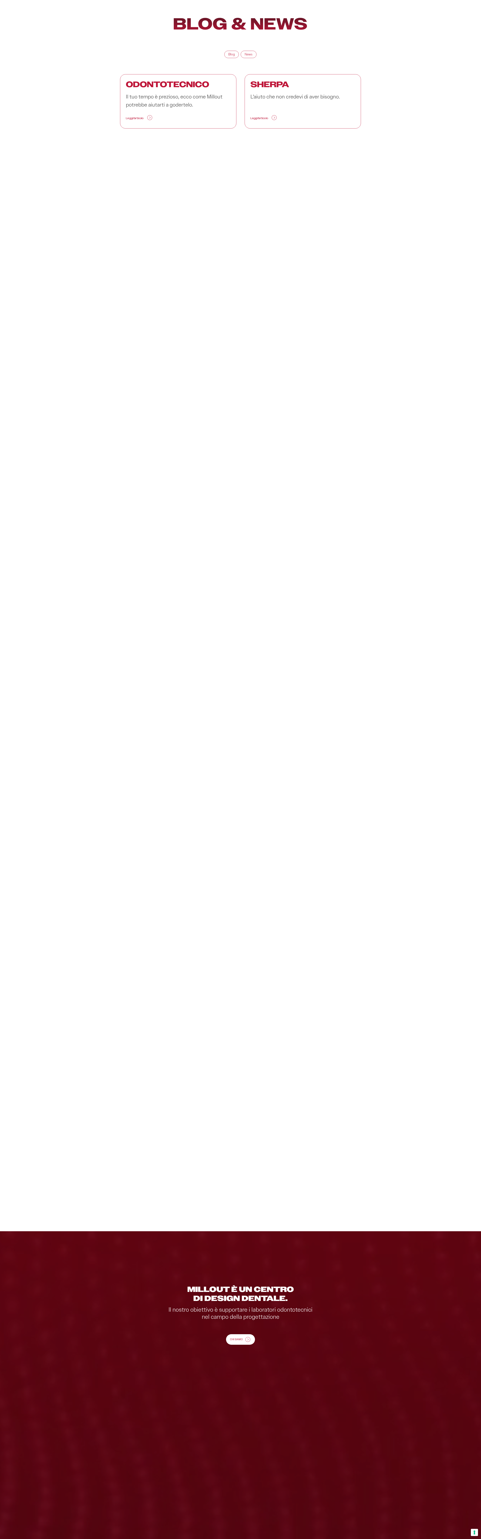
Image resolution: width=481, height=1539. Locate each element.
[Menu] (457, 17)
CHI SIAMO (236, 1339)
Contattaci (434, 17)
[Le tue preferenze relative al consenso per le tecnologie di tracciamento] (474, 1532)
